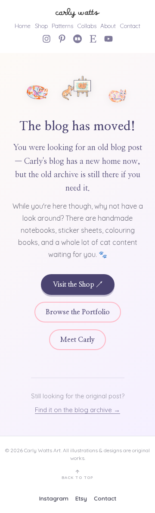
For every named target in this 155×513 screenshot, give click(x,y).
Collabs (87, 25)
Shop (41, 25)
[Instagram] (46, 38)
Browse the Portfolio (78, 312)
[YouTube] (108, 38)
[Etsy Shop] (93, 38)
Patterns (62, 25)
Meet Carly (77, 339)
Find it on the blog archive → (77, 410)
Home (23, 25)
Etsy (81, 498)
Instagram (53, 498)
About (108, 25)
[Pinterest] (62, 38)
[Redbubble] (77, 38)
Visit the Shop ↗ (77, 284)
